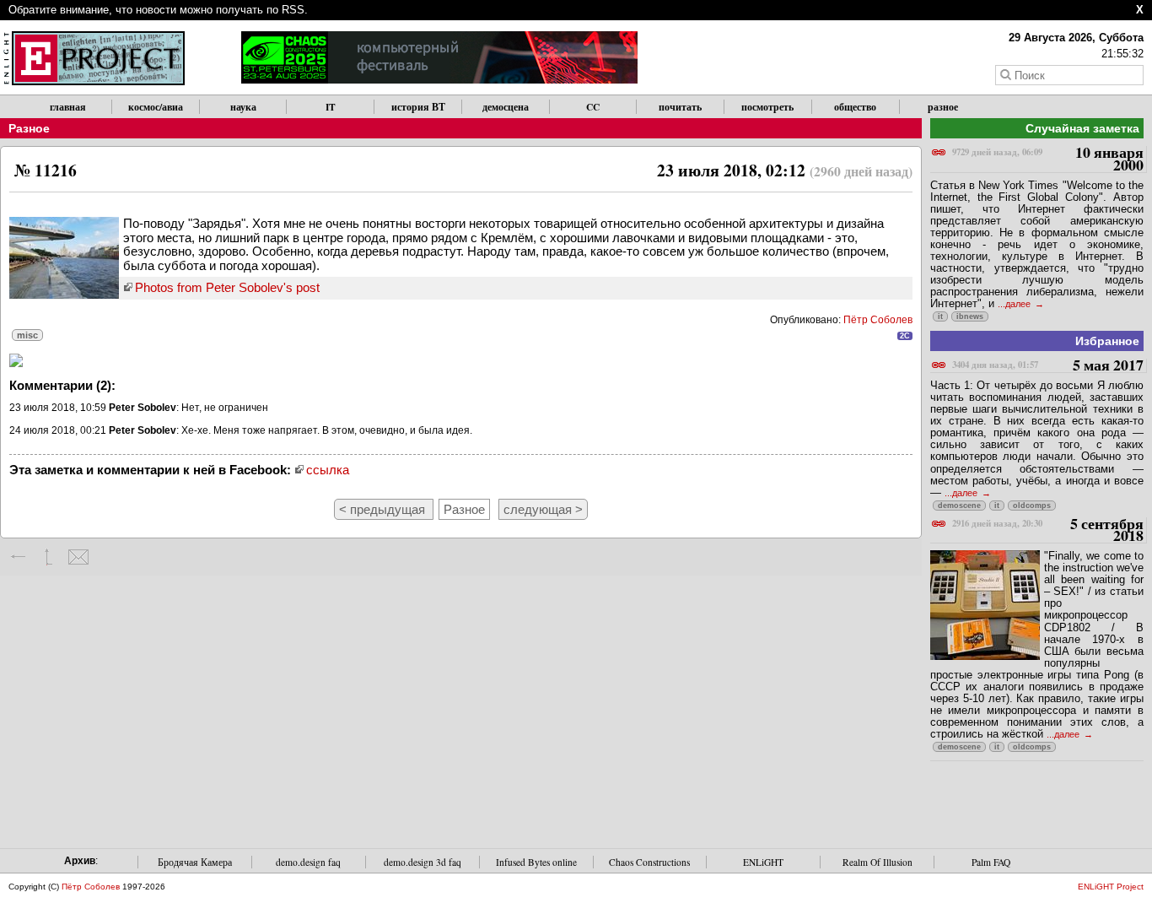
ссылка (327, 469)
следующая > (543, 509)
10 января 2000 (1048, 159)
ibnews (969, 316)
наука (243, 107)
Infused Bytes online (536, 862)
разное (943, 107)
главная (68, 107)
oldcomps (1032, 505)
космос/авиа (155, 107)
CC (593, 107)
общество (855, 107)
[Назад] (19, 557)
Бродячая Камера (195, 862)
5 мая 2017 (1048, 366)
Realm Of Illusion (877, 862)
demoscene (959, 505)
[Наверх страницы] (48, 557)
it (940, 316)
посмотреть (767, 107)
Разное (29, 128)
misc (27, 335)
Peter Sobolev (142, 408)
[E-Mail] (78, 557)
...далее (1015, 304)
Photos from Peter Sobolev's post (227, 287)
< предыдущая (383, 509)
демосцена (505, 107)
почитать (680, 107)
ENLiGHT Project (1111, 886)
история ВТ (418, 107)
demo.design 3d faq (422, 862)
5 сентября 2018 (1048, 530)
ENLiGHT (763, 862)
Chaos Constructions (649, 862)
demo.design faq (308, 862)
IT (331, 107)
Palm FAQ (991, 862)
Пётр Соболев (877, 320)
